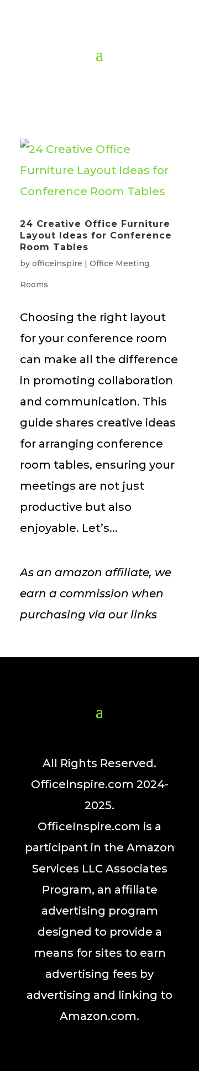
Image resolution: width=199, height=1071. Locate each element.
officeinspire (57, 263)
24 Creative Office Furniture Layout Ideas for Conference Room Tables (96, 235)
